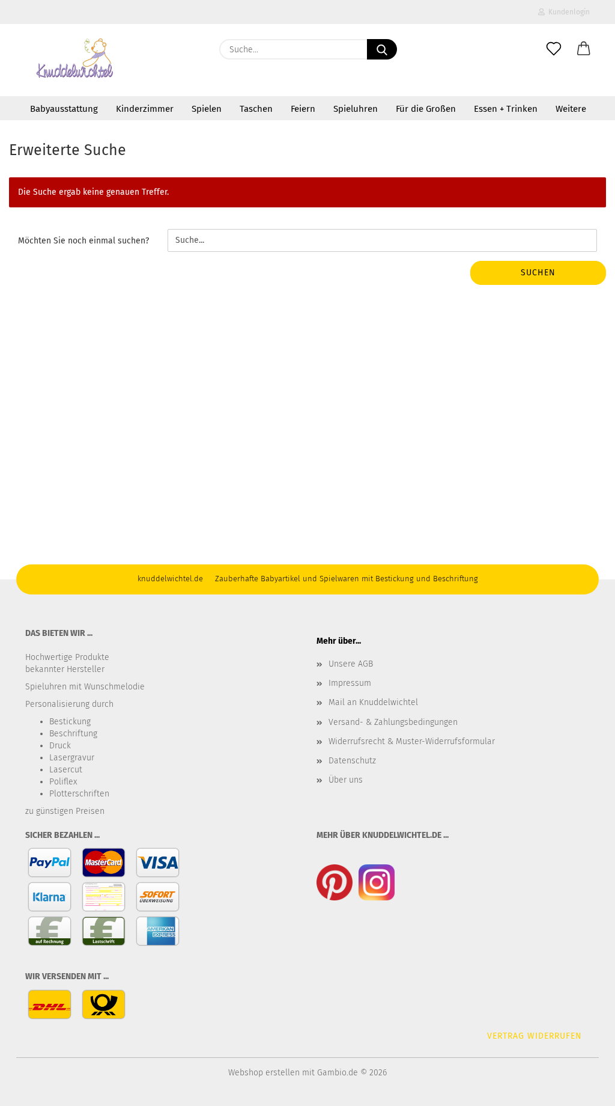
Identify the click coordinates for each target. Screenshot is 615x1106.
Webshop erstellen (264, 1073)
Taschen (256, 108)
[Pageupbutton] (582, 1088)
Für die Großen (426, 108)
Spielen (207, 108)
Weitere (571, 108)
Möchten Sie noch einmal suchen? (83, 241)
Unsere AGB (351, 664)
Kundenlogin (567, 12)
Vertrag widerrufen (534, 1036)
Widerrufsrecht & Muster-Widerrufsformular (412, 741)
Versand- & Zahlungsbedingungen (393, 722)
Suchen (538, 272)
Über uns (346, 780)
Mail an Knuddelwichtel (373, 702)
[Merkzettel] (554, 49)
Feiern (303, 108)
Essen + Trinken (506, 108)
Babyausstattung (64, 108)
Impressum (350, 683)
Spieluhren (355, 108)
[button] (584, 49)
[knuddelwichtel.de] (75, 60)
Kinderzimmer (145, 108)
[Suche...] (382, 49)
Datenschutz (352, 761)
